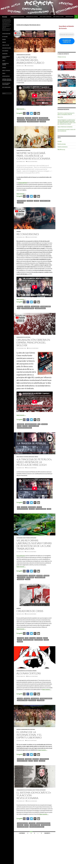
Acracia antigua (6, 76)
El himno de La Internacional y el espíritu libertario (29, 734)
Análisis (19, 608)
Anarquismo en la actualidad (17, 16)
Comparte (19, 113)
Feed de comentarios (62, 146)
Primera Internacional (33, 121)
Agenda (4, 39)
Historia (36, 200)
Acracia (4, 17)
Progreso (20, 641)
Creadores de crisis (30, 611)
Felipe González (35, 306)
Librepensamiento (69, 16)
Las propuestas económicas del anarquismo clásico (30, 60)
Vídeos (36, 456)
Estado (45, 637)
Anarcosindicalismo (22, 575)
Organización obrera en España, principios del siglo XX (33, 342)
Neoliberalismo (38, 639)
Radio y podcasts (6, 70)
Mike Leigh (32, 508)
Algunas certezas (29, 673)
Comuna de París (21, 200)
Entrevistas (4, 53)
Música (30, 760)
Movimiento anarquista (46, 698)
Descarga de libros (6, 47)
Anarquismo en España (31, 424)
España (19, 425)
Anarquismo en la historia (32, 16)
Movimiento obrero (31, 119)
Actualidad (20, 537)
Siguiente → (47, 833)
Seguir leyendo (21, 109)
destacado (28, 117)
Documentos (5, 50)
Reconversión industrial (28, 308)
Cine (19, 507)
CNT (39, 424)
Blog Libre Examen (6, 87)
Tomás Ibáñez (41, 700)
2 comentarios (29, 65)
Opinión (19, 231)
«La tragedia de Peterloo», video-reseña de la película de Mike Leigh (34, 462)
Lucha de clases (21, 577)
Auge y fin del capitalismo (45, 16)
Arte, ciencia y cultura (58, 16)
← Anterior (21, 833)
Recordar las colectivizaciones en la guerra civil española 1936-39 (66, 113)
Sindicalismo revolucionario (24, 427)
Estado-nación (35, 698)
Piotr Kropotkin (22, 121)
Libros (3, 60)
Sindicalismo (21, 579)
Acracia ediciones (6, 33)
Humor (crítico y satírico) (6, 57)
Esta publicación (21, 555)
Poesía (35, 760)
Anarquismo (21, 117)
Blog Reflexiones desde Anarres (6, 84)
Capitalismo (32, 575)
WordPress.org (61, 149)
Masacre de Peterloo (22, 508)
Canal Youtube (5, 45)
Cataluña (20, 698)
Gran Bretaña (32, 507)
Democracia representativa (43, 823)
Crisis (27, 637)
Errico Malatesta (44, 117)
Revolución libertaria (23, 826)
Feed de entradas (62, 144)
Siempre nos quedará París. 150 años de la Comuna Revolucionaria (33, 155)
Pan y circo (60, 117)
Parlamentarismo (46, 825)
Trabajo (28, 579)
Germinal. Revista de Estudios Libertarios (6, 80)
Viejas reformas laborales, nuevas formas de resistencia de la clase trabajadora (34, 544)
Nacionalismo (32, 700)
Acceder (60, 141)
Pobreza (46, 639)
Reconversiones (28, 234)
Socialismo (42, 121)
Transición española (40, 308)
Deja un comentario (32, 161)
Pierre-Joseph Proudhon (43, 119)
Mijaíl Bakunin (21, 119)
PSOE (19, 308)
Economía (35, 117)
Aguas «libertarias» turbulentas (65, 126)
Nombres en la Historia (5, 64)
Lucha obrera (30, 577)
